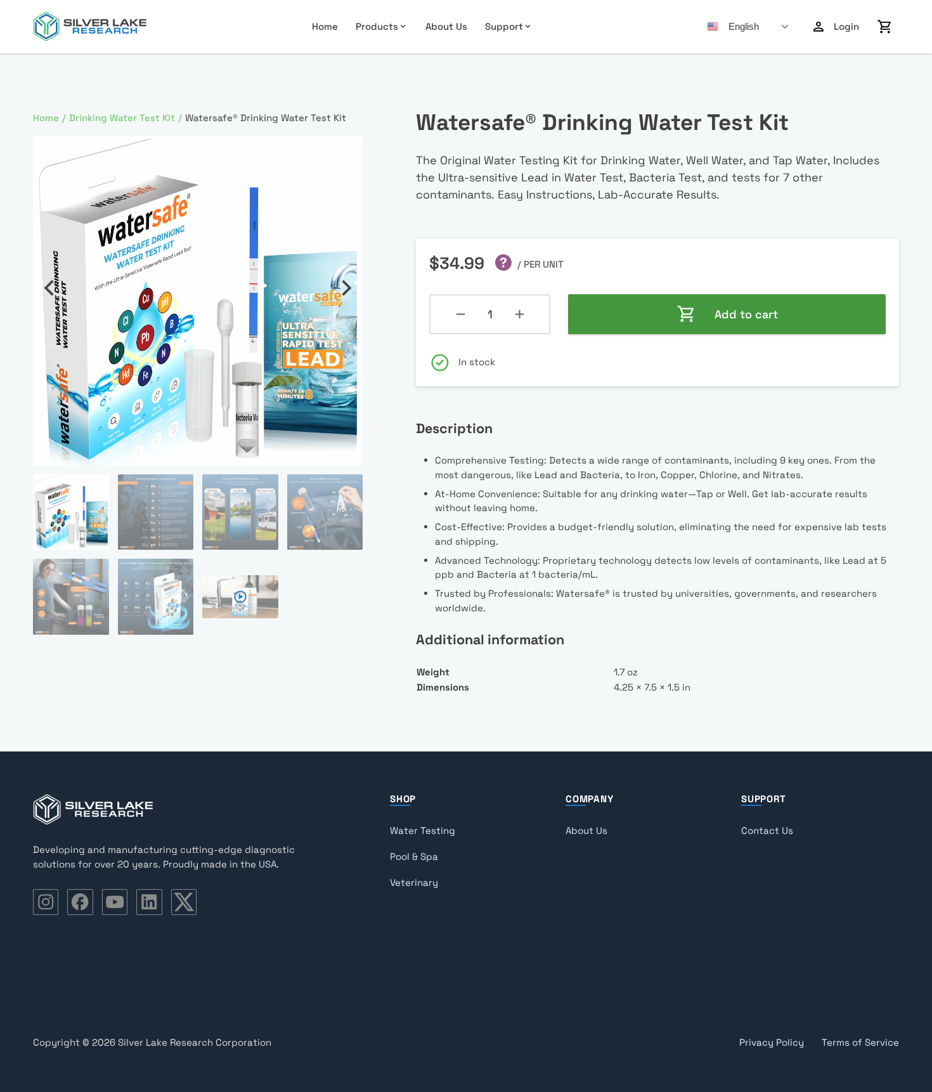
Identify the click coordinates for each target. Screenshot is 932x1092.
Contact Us (767, 830)
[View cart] (885, 27)
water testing (422, 830)
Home (325, 26)
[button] (345, 152)
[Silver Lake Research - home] (90, 27)
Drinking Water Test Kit (122, 118)
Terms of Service (860, 1042)
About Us (446, 26)
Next (347, 288)
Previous (49, 288)
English (743, 26)
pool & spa (414, 856)
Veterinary (414, 882)
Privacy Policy (771, 1042)
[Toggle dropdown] (403, 26)
